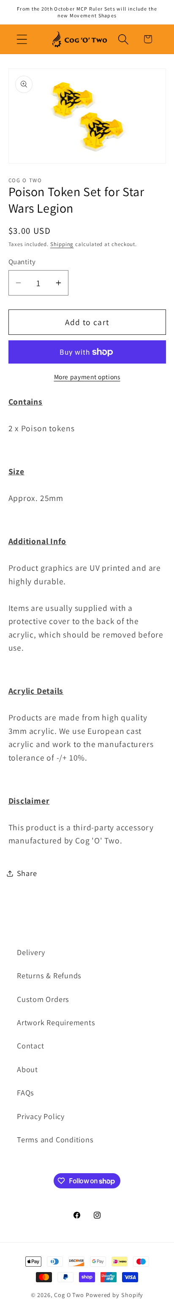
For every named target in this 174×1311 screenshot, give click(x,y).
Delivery (31, 952)
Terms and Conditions (55, 1139)
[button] (22, 39)
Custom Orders (43, 999)
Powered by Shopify (114, 1295)
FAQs (25, 1092)
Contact (30, 1045)
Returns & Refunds (49, 975)
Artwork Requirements (56, 1022)
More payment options (87, 376)
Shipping (61, 244)
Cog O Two (69, 1295)
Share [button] (27, 873)
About (27, 1069)
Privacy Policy (41, 1116)
